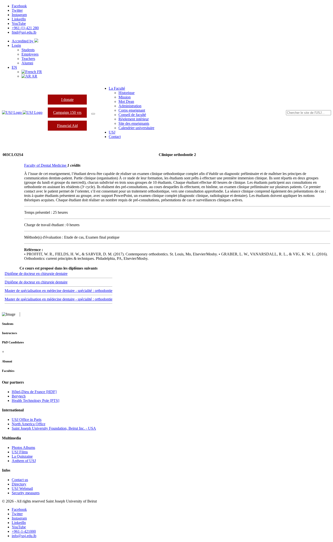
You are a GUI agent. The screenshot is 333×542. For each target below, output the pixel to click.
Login (16, 45)
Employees (30, 54)
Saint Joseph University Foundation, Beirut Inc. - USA (54, 428)
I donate (67, 99)
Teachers (28, 59)
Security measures (25, 493)
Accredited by (23, 41)
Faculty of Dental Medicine (45, 165)
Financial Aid (67, 126)
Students (28, 50)
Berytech (19, 396)
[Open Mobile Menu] (93, 114)
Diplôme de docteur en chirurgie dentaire (36, 273)
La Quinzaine (22, 456)
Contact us (20, 480)
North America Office (28, 424)
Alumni (27, 63)
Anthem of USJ (24, 461)
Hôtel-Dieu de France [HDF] (34, 392)
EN (14, 67)
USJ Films (20, 452)
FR (39, 72)
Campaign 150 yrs (67, 112)
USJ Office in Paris (26, 419)
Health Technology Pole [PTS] (35, 400)
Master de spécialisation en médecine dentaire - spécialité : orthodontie (58, 291)
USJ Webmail (22, 488)
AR (34, 76)
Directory (19, 484)
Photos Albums (23, 447)
